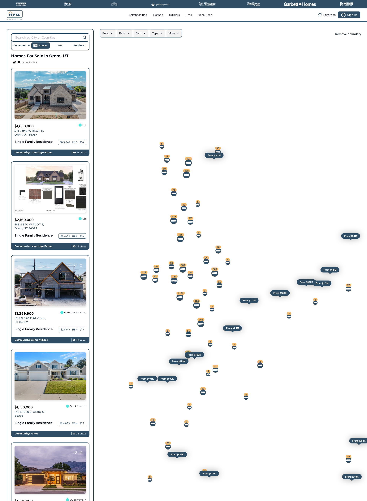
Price (105, 33)
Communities (138, 15)
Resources (205, 15)
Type (155, 33)
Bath (138, 33)
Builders (174, 15)
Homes (158, 15)
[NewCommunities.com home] (15, 15)
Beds (122, 33)
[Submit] (84, 37)
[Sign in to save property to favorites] (75, 77)
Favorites (329, 15)
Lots (189, 15)
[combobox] (50, 37)
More (172, 33)
